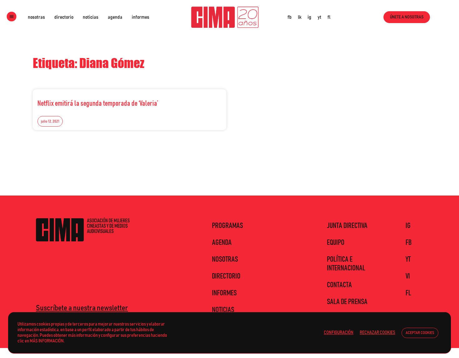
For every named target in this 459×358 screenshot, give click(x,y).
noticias (90, 17)
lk (299, 17)
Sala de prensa (347, 302)
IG (408, 226)
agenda (115, 17)
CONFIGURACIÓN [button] (338, 332)
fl (329, 17)
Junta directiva (347, 226)
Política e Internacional (346, 264)
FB (409, 242)
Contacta (339, 285)
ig (309, 17)
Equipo (335, 242)
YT (408, 259)
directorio (63, 17)
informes (140, 17)
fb (290, 17)
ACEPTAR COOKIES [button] (420, 333)
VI (408, 276)
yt (319, 17)
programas (227, 226)
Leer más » (208, 101)
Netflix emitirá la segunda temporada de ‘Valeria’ (97, 103)
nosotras (36, 17)
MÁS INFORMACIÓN (47, 341)
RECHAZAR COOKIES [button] (377, 332)
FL (408, 293)
